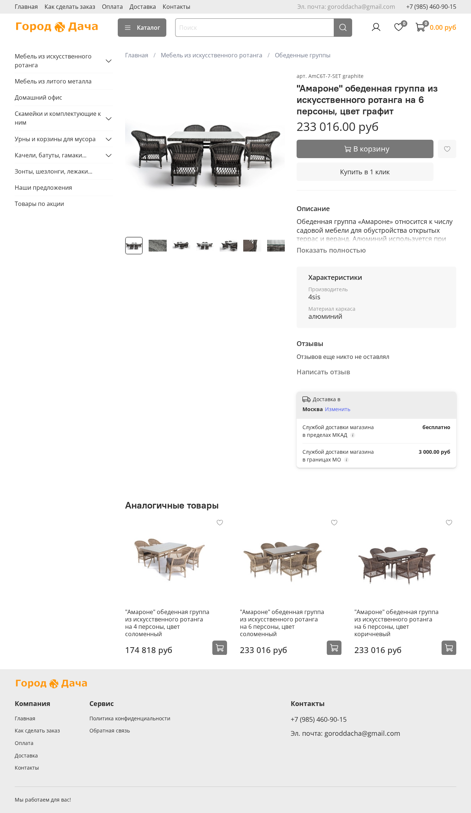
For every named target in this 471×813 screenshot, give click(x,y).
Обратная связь (109, 730)
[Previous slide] (137, 151)
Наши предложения (43, 187)
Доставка (143, 7)
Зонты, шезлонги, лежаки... (53, 171)
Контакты (176, 7)
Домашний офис (38, 98)
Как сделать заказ (70, 7)
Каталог (148, 28)
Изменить (337, 409)
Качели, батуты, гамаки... (50, 155)
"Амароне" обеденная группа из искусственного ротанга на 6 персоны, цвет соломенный (282, 622)
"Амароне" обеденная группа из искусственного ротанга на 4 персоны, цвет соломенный (167, 622)
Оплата (112, 7)
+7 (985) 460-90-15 (431, 7)
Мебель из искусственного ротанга (211, 55)
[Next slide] (273, 151)
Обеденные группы (302, 55)
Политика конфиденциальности (129, 718)
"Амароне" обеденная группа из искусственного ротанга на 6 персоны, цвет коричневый (396, 622)
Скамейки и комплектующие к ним (58, 118)
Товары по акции (39, 204)
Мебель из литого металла (53, 81)
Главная (26, 7)
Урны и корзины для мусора (55, 139)
